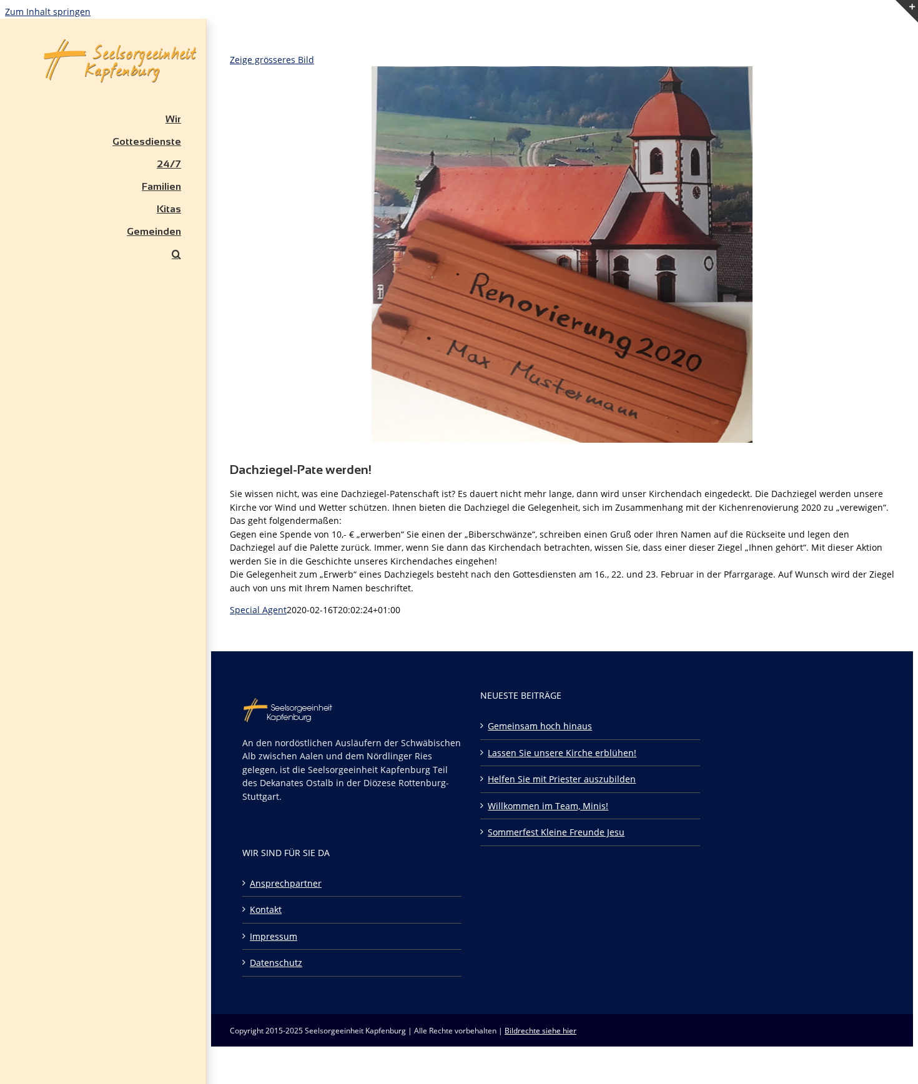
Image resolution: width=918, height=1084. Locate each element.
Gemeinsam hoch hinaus (540, 726)
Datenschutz (276, 962)
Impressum (273, 936)
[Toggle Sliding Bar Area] (907, 38)
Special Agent (258, 610)
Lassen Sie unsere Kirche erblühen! (562, 753)
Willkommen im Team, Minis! (548, 806)
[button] (103, 254)
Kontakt (266, 909)
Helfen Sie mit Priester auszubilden (562, 779)
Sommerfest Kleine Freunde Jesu (556, 832)
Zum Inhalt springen (48, 11)
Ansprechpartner (286, 883)
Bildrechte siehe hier (540, 1030)
